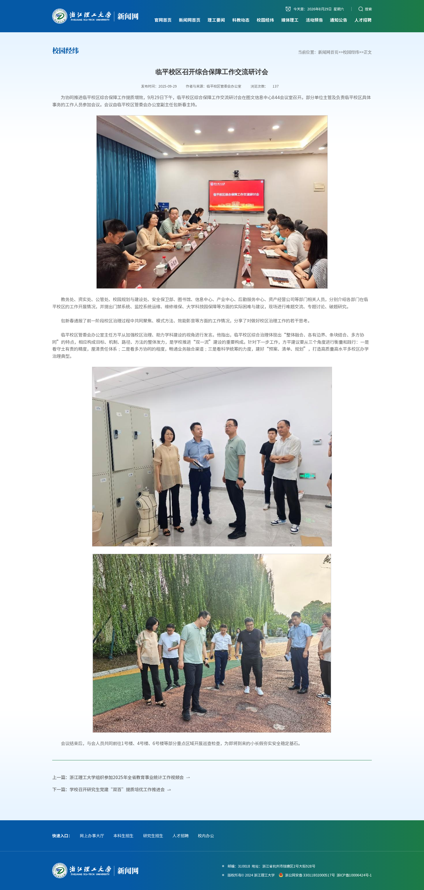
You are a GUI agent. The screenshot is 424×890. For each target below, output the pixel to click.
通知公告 (338, 20)
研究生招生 (153, 835)
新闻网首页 (189, 20)
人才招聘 (363, 20)
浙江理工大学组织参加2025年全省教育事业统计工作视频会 (127, 777)
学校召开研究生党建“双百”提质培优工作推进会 (117, 789)
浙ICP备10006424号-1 (354, 875)
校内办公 (206, 835)
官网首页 (163, 20)
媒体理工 (290, 20)
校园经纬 (265, 20)
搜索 (368, 9)
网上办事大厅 (92, 835)
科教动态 (240, 20)
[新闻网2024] (95, 16)
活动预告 (314, 20)
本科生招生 (123, 835)
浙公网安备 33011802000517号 (310, 875)
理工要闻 (216, 20)
